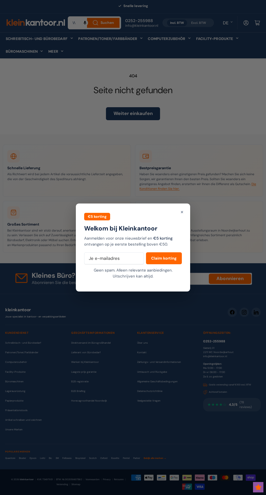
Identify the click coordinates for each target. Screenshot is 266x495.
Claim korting (164, 258)
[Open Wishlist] (258, 487)
